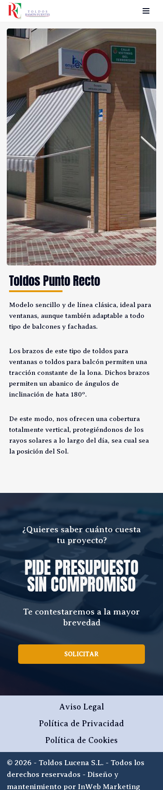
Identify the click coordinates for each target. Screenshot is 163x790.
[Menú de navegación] (146, 11)
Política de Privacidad (81, 723)
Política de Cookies (81, 740)
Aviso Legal (81, 706)
